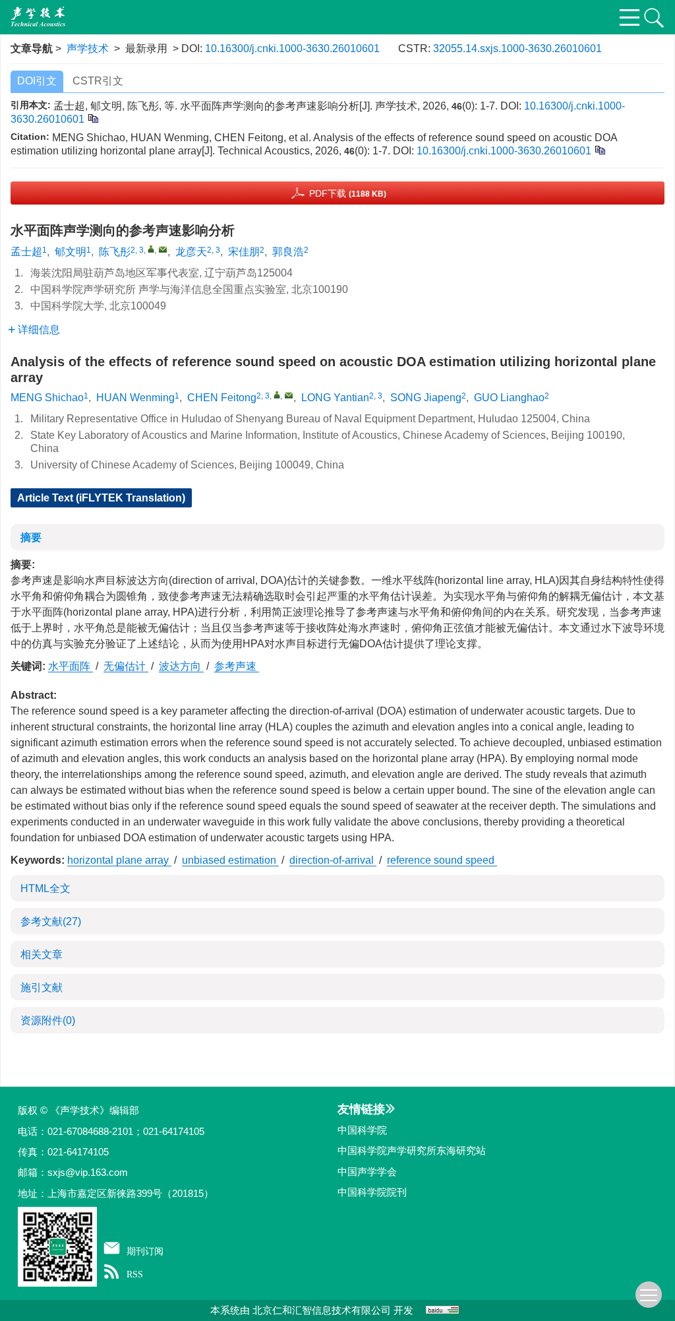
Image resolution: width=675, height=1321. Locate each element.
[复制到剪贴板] (92, 117)
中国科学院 (362, 1130)
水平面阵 (70, 666)
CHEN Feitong (221, 397)
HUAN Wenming (135, 397)
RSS (135, 1274)
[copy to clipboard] (599, 149)
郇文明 (70, 251)
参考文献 (50, 921)
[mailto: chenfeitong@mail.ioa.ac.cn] (288, 395)
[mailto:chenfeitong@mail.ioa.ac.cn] (162, 249)
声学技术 (88, 48)
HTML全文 (45, 888)
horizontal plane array (119, 860)
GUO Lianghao (509, 397)
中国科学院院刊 (372, 1192)
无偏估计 (125, 666)
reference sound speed (442, 860)
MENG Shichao (47, 397)
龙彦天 (191, 251)
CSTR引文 (98, 80)
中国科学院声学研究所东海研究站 (412, 1150)
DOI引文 (37, 80)
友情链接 (361, 1109)
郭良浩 (288, 251)
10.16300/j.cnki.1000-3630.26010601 (292, 48)
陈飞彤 (115, 251)
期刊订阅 (145, 1251)
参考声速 (236, 666)
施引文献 (41, 987)
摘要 (31, 537)
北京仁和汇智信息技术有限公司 (321, 1310)
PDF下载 (347, 193)
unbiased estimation (230, 860)
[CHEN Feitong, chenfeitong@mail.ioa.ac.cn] (277, 395)
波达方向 (181, 666)
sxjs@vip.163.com (87, 1172)
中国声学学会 (367, 1171)
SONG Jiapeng (425, 397)
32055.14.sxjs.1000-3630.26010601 (517, 48)
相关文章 (41, 954)
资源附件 (47, 1020)
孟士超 (26, 251)
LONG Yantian (335, 397)
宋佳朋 (244, 251)
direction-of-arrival (332, 860)
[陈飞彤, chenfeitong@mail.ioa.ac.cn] (151, 249)
